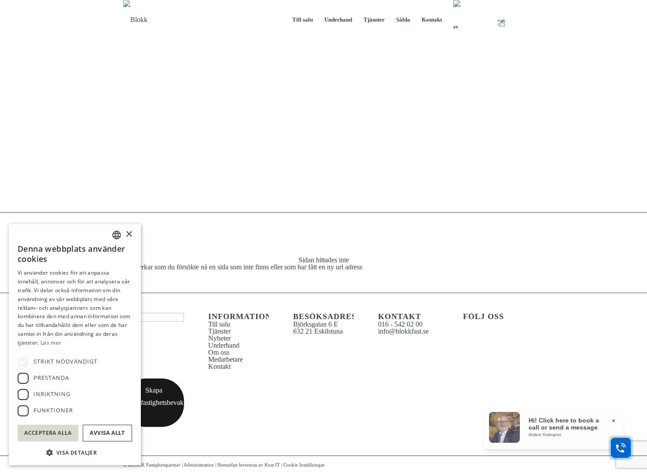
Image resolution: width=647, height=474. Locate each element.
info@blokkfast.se (403, 331)
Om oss (218, 352)
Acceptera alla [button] (48, 433)
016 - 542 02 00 (400, 324)
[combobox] (116, 235)
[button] (75, 451)
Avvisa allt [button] (107, 433)
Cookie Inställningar (304, 464)
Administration (199, 464)
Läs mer (50, 342)
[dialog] (75, 344)
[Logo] (158, 20)
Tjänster (219, 331)
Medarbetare (225, 359)
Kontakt (219, 366)
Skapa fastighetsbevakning (162, 396)
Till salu (219, 324)
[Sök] (487, 20)
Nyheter (219, 338)
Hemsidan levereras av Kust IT (248, 464)
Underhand (223, 345)
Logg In (501, 20)
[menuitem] (303, 20)
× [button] (128, 234)
